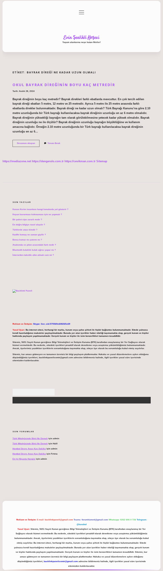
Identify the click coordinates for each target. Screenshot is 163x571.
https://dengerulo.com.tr (48, 161)
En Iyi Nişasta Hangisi (24, 459)
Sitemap (101, 161)
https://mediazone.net (17, 161)
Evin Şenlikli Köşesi (81, 37)
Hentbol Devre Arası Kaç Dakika (29, 448)
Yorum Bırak (54, 143)
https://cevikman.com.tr (80, 161)
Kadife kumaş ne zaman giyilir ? (29, 234)
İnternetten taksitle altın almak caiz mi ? (33, 255)
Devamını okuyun (28, 144)
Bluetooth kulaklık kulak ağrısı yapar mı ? (34, 250)
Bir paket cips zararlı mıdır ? (27, 219)
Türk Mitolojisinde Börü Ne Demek (30, 438)
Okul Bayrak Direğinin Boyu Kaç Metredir (64, 84)
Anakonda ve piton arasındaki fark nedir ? (34, 245)
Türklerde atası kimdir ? (25, 230)
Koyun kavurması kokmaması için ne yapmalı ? (37, 214)
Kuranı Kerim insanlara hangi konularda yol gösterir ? (40, 209)
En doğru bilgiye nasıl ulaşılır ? (29, 224)
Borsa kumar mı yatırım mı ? (27, 240)
